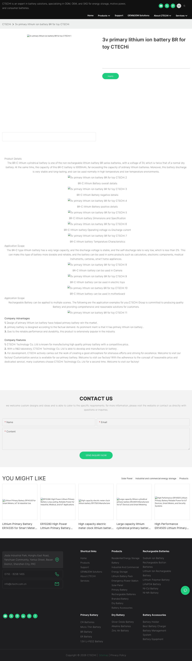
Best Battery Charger (154, 626)
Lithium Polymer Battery (156, 579)
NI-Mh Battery (151, 592)
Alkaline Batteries (121, 626)
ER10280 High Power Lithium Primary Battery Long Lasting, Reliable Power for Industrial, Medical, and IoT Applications (55, 526)
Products (183, 478)
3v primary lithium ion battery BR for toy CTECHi (42, 24)
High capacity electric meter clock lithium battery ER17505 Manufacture (95, 526)
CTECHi (6, 24)
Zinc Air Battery (120, 630)
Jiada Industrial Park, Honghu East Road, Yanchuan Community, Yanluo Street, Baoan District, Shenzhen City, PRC (28, 560)
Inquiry (110, 76)
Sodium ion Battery (153, 558)
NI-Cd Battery (150, 588)
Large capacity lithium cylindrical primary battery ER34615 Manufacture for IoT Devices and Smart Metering (133, 526)
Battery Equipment (153, 639)
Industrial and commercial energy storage (155, 478)
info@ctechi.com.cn (15, 583)
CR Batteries (87, 622)
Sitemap (103, 655)
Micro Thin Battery (90, 626)
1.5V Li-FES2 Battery (91, 641)
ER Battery (86, 636)
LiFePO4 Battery (152, 584)
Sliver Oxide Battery (123, 621)
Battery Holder (151, 621)
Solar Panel (126, 478)
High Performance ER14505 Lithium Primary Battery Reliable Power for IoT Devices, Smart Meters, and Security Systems (172, 526)
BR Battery (86, 631)
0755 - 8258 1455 (14, 574)
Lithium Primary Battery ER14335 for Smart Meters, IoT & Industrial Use (19, 526)
